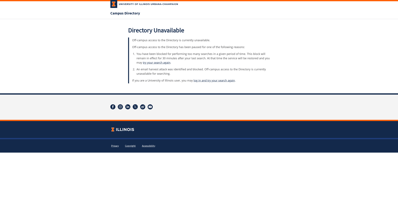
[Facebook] (112, 106)
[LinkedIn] (127, 106)
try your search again (156, 62)
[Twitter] (135, 106)
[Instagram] (120, 106)
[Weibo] (142, 106)
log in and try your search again (214, 80)
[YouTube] (150, 106)
